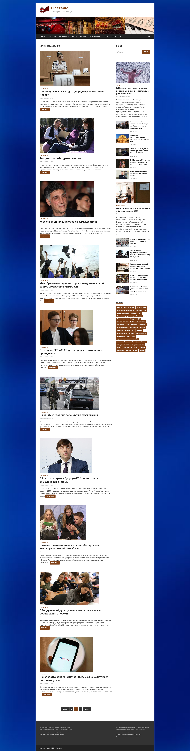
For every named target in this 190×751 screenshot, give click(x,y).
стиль (136, 347)
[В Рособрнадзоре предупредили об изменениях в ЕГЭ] (133, 204)
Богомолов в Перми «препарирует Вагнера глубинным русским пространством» (139, 125)
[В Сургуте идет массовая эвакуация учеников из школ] (122, 246)
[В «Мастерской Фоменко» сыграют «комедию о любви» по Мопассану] (122, 167)
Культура (52, 36)
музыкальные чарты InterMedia (127, 339)
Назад (65, 709)
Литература (64, 36)
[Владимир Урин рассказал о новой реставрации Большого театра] (122, 142)
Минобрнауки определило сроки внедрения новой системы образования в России (72, 285)
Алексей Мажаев (129, 307)
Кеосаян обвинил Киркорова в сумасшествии (68, 221)
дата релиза (121, 336)
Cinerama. (60, 8)
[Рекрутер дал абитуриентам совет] (76, 136)
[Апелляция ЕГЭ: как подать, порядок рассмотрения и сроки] (76, 69)
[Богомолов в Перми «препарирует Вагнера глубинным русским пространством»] (122, 129)
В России (139, 310)
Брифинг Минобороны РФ (125, 310)
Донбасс (132, 322)
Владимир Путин (136, 313)
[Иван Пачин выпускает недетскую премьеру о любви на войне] (122, 156)
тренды (142, 347)
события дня (128, 347)
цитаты (135, 350)
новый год (132, 342)
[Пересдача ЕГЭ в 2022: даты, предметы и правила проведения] (76, 328)
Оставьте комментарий (46, 98)
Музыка (83, 36)
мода (133, 336)
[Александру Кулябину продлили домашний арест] (122, 178)
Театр (106, 36)
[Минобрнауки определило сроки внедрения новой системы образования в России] (76, 262)
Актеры (119, 307)
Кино (43, 36)
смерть (119, 347)
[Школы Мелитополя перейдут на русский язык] (76, 394)
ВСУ (145, 310)
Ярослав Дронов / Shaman (125, 333)
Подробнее (44, 109)
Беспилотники (141, 307)
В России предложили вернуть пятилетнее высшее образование (139, 277)
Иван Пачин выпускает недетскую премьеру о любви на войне (139, 151)
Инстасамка (141, 322)
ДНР (139, 319)
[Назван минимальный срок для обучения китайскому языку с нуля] (122, 271)
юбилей (142, 350)
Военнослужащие (122, 319)
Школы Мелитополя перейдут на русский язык (69, 414)
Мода (74, 36)
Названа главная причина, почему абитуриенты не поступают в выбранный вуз (70, 546)
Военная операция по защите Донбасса (129, 316)
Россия (142, 327)
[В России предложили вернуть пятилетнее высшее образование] (122, 282)
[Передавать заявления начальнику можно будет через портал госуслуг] (76, 655)
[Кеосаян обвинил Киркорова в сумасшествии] (76, 199)
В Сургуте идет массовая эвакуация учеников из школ (140, 241)
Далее (87, 709)
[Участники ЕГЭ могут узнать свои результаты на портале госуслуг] (122, 294)
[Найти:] (133, 52)
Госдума (133, 319)
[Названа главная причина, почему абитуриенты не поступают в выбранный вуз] (76, 523)
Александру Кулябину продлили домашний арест (139, 173)
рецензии (127, 345)
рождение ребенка (138, 345)
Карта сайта (116, 36)
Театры (127, 330)
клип (128, 336)
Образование (94, 36)
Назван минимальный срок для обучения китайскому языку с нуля (140, 266)
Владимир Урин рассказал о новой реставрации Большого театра (139, 138)
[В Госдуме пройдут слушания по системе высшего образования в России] (76, 589)
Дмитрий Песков (122, 322)
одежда (119, 345)
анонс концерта (141, 333)
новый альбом (122, 342)
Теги (133, 330)
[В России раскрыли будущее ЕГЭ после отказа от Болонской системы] (76, 456)
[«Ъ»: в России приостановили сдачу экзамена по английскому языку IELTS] (122, 257)
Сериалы (120, 330)
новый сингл (141, 342)
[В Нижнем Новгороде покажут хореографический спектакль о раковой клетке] (133, 84)
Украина (139, 330)
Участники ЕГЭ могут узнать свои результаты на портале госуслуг (139, 289)
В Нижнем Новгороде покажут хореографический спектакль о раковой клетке (132, 91)
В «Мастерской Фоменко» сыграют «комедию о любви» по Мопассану (140, 162)
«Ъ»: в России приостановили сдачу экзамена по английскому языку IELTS (140, 254)
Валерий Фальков (123, 313)
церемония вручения (124, 350)
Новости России (122, 327)
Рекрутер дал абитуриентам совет (61, 158)
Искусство (120, 324)
